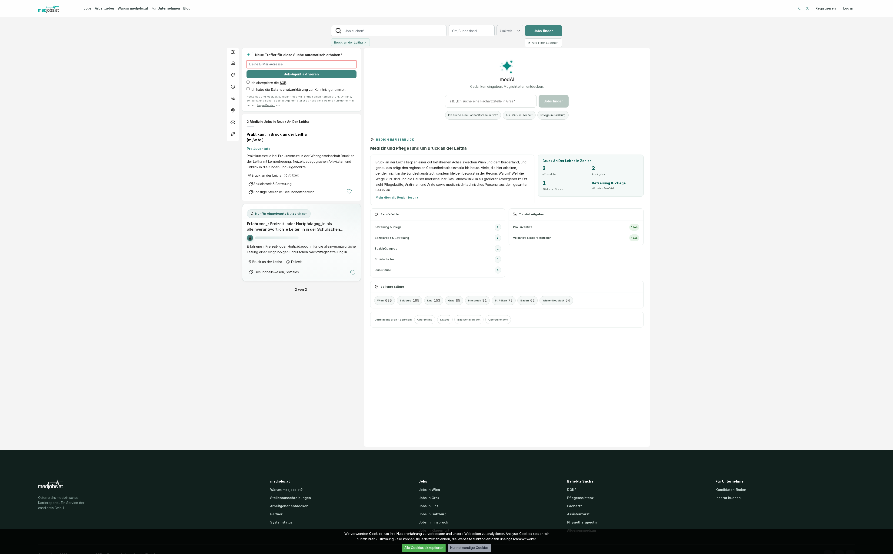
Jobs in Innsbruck (433, 522)
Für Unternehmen (165, 8)
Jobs (87, 8)
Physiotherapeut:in (582, 522)
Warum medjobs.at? (286, 490)
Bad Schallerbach (468, 319)
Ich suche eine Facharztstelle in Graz (473, 115)
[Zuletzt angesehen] (807, 8)
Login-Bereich (266, 105)
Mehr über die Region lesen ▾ (397, 197)
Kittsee (445, 319)
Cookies (376, 534)
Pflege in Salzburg (553, 115)
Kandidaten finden (731, 490)
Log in (848, 8)
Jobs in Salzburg (432, 514)
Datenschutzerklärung (289, 89)
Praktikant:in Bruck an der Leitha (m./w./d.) (277, 137)
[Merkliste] (799, 8)
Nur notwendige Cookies (469, 548)
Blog (186, 8)
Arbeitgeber (104, 8)
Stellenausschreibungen (290, 498)
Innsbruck (477, 300)
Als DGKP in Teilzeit (519, 115)
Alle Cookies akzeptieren (423, 548)
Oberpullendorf (498, 319)
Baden (527, 300)
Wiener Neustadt (556, 300)
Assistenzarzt (578, 514)
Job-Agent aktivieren (301, 74)
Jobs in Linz (428, 506)
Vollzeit (293, 175)
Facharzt (574, 506)
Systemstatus (281, 522)
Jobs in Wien (429, 490)
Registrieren (826, 8)
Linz (433, 300)
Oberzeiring (424, 319)
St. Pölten (504, 300)
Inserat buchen (728, 498)
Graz (454, 300)
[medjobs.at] (56, 8)
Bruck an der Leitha (266, 175)
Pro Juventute (258, 149)
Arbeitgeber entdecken (289, 506)
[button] (233, 52)
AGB (283, 83)
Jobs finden (543, 31)
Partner (276, 514)
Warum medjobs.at (133, 8)
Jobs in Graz (429, 498)
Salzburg (409, 300)
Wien (384, 300)
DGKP (571, 490)
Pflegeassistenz (580, 498)
